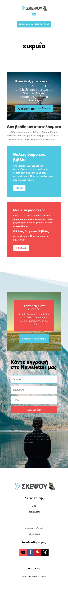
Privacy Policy (34, 568)
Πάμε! (19, 187)
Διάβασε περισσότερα (34, 109)
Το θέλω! (21, 247)
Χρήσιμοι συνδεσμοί (34, 528)
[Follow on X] (45, 552)
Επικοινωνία (34, 534)
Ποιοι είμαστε (34, 512)
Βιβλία (34, 506)
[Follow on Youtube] (23, 552)
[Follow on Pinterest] (37, 552)
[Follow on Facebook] (30, 552)
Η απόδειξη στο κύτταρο (34, 81)
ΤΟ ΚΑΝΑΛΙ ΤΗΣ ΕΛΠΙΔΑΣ (35, 24)
